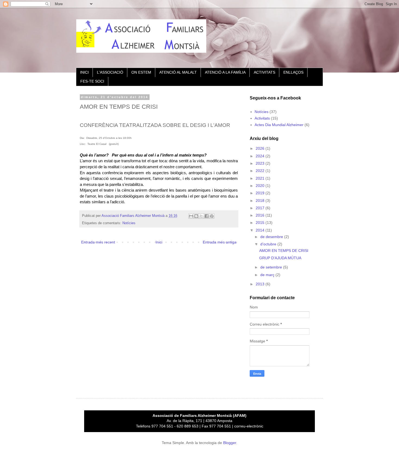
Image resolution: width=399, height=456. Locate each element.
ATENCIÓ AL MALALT (178, 72)
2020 (260, 185)
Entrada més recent (98, 242)
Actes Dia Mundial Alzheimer (279, 125)
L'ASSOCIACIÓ (110, 72)
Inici (159, 242)
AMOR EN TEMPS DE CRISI (283, 250)
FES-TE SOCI (92, 81)
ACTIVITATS (264, 72)
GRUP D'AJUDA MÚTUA (280, 258)
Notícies (128, 223)
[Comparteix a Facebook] (206, 216)
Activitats (262, 118)
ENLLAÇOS (293, 72)
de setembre (271, 267)
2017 (260, 208)
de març (268, 275)
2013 (260, 284)
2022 (260, 170)
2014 (260, 230)
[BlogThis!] (196, 216)
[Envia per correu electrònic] (191, 216)
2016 (260, 215)
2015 (260, 222)
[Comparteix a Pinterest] (211, 216)
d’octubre (268, 244)
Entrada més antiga (219, 242)
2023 (260, 163)
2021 (260, 178)
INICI (84, 72)
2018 (260, 200)
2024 (260, 156)
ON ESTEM (141, 72)
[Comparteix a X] (201, 216)
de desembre (272, 237)
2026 (260, 148)
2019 (260, 193)
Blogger (229, 443)
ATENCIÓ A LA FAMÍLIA (225, 72)
